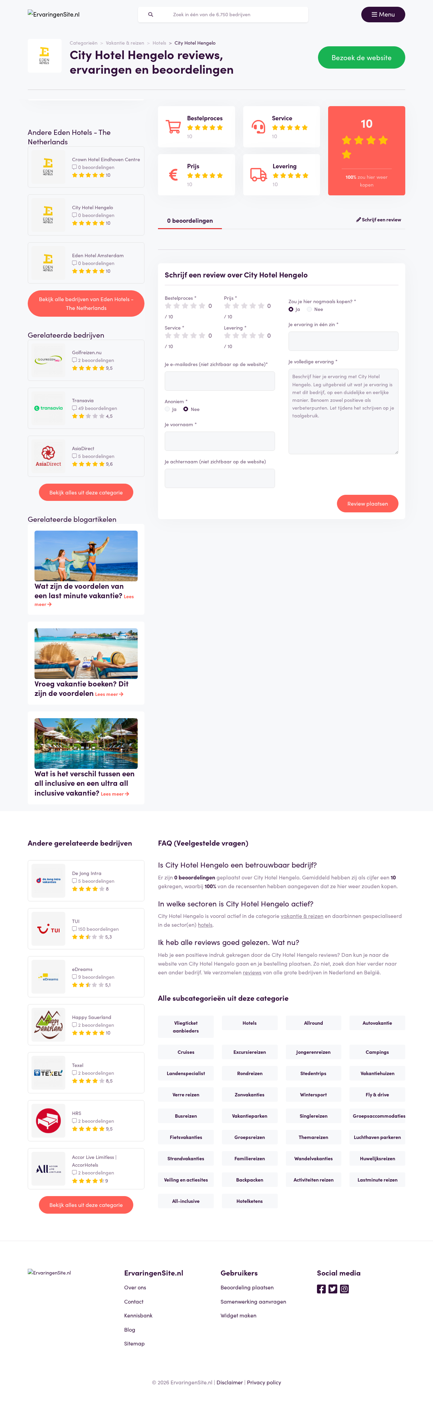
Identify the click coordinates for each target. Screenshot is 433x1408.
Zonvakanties (250, 1094)
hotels (205, 924)
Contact (133, 1301)
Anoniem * (176, 401)
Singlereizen (313, 1115)
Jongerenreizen (313, 1051)
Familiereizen (249, 1158)
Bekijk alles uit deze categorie (86, 492)
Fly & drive (377, 1094)
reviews (252, 972)
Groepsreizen (249, 1137)
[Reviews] (53, 14)
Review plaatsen (367, 503)
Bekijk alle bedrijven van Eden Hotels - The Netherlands (86, 303)
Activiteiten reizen (314, 1179)
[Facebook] (321, 1288)
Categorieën (83, 42)
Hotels (159, 42)
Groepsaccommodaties (379, 1115)
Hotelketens (249, 1200)
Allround (313, 1022)
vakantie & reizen (302, 915)
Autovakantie (377, 1022)
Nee (195, 409)
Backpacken (249, 1179)
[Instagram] (344, 1288)
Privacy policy (264, 1382)
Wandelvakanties (313, 1158)
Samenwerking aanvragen (253, 1301)
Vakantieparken (249, 1115)
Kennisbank (138, 1315)
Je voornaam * (181, 424)
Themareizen (313, 1137)
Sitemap (134, 1343)
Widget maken (238, 1315)
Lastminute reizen (377, 1179)
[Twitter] (332, 1288)
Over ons (135, 1287)
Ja (174, 409)
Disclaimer (229, 1382)
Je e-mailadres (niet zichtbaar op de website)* (216, 364)
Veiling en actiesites (186, 1179)
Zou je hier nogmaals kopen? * (322, 301)
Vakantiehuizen (377, 1073)
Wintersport (313, 1094)
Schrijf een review (381, 219)
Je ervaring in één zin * (314, 324)
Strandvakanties (185, 1158)
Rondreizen (250, 1073)
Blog (129, 1329)
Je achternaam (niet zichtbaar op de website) (215, 461)
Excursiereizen (249, 1051)
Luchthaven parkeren (377, 1137)
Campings (377, 1051)
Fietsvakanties (186, 1137)
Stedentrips (313, 1073)
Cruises (186, 1051)
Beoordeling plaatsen (247, 1287)
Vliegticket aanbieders (186, 1026)
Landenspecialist (186, 1073)
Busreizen (186, 1115)
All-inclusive (186, 1200)
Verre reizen (186, 1094)
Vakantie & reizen (125, 42)
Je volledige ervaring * (313, 361)
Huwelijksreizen (377, 1158)
